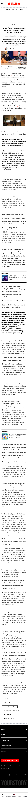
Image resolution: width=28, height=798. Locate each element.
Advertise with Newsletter (10, 760)
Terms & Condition (5, 768)
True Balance (7, 714)
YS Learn (6, 703)
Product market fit (9, 707)
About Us (3, 766)
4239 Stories (21, 48)
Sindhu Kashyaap (12, 48)
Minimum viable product (10, 710)
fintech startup (8, 718)
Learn (13, 24)
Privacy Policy (22, 766)
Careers (12, 766)
